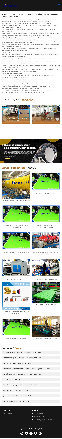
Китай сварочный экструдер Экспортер (17, 363)
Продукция (9, 413)
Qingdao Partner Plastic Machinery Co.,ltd (31, 429)
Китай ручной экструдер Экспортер (16, 401)
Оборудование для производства (15, 390)
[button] (57, 119)
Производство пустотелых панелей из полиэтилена (22, 352)
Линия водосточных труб (12, 379)
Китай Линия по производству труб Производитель (22, 374)
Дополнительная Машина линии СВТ (17, 396)
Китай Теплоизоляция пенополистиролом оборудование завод (26, 369)
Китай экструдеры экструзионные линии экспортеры (22, 358)
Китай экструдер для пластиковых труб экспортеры (22, 385)
